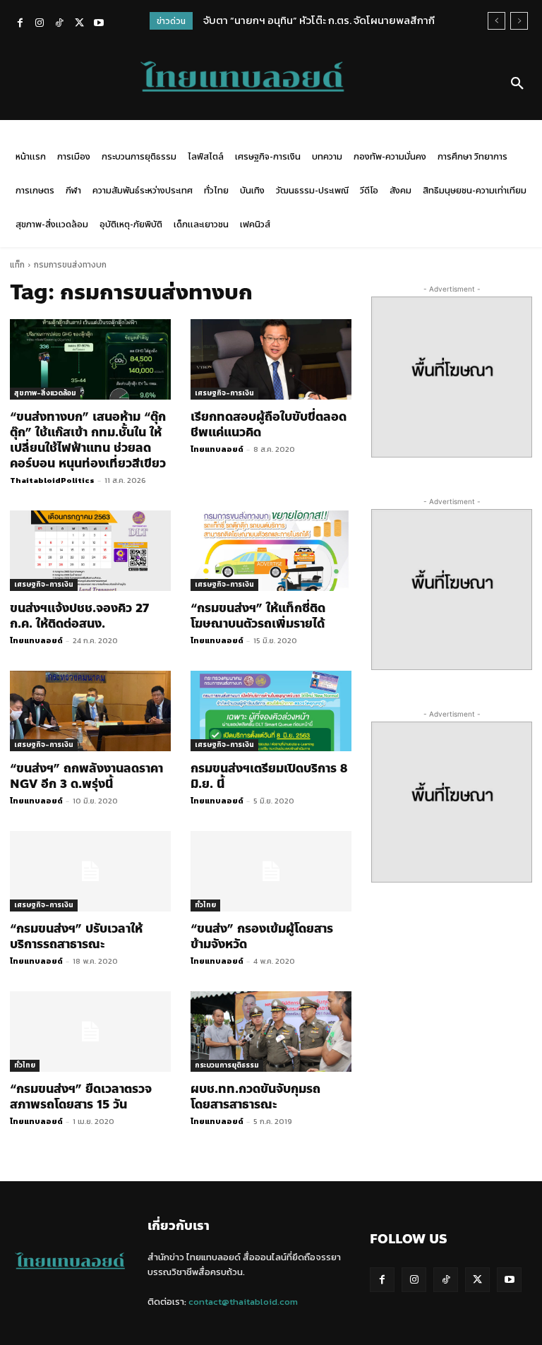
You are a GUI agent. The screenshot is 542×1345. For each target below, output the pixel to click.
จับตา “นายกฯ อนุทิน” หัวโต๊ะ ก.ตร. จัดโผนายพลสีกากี (319, 20)
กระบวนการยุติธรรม (227, 1065)
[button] (517, 84)
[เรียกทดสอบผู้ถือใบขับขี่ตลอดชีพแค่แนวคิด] (271, 359)
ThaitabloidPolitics (52, 480)
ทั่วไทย (205, 904)
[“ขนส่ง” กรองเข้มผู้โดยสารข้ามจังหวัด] (271, 871)
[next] (519, 21)
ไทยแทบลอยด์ (217, 449)
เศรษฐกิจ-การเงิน (224, 393)
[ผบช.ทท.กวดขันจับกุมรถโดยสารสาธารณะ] (271, 1031)
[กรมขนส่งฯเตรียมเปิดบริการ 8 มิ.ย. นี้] (271, 711)
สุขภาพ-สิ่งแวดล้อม (45, 393)
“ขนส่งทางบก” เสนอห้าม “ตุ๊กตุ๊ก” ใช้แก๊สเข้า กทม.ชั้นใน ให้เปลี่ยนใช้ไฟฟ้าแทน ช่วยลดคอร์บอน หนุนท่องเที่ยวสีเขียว (88, 439)
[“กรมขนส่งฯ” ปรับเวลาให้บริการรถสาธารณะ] (90, 871)
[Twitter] (79, 24)
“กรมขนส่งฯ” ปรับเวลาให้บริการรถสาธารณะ (76, 936)
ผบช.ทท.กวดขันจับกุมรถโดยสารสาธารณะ (255, 1096)
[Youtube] (99, 24)
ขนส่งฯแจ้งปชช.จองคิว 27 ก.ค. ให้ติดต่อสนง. (79, 616)
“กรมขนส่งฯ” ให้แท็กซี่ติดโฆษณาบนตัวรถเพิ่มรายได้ (258, 616)
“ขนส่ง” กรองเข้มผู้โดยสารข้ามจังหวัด (262, 936)
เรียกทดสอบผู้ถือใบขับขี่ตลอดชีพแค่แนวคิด (269, 424)
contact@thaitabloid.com (243, 1301)
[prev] (496, 21)
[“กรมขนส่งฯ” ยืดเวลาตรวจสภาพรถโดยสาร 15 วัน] (90, 1031)
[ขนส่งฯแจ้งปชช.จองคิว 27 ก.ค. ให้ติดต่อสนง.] (90, 550)
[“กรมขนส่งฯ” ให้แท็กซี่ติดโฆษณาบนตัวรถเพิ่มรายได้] (271, 550)
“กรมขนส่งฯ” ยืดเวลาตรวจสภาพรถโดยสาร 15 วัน (81, 1096)
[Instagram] (39, 24)
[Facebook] (20, 24)
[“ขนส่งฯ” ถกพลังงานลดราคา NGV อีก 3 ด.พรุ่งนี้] (90, 711)
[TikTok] (59, 24)
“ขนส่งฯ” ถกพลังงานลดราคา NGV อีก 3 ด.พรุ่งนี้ (86, 776)
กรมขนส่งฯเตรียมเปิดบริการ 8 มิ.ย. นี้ (269, 776)
